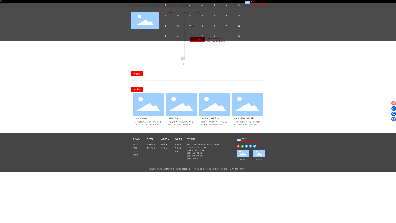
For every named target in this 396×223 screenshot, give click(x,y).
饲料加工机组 (173, 118)
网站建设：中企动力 (227, 169)
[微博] (238, 146)
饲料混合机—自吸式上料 (210, 118)
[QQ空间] (250, 146)
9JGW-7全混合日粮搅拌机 (244, 118)
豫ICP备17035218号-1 (183, 169)
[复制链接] (254, 146)
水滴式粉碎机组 (141, 118)
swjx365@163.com (198, 153)
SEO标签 (209, 169)
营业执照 (216, 169)
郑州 (236, 169)
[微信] (242, 146)
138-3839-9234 (200, 147)
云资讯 (242, 169)
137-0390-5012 (199, 150)
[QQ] (246, 146)
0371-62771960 (197, 156)
